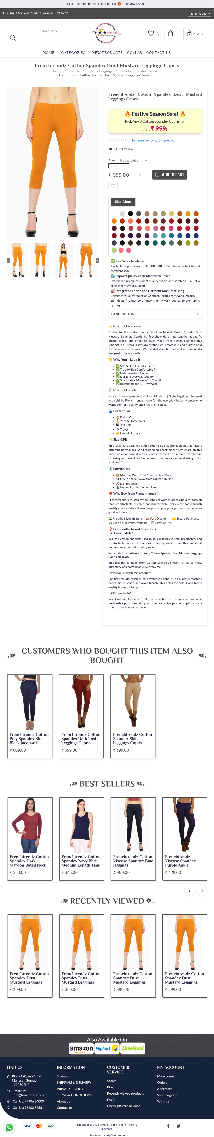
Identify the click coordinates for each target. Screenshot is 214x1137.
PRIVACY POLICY (70, 1089)
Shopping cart (167, 1095)
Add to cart (173, 174)
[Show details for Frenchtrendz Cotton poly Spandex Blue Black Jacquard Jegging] (30, 702)
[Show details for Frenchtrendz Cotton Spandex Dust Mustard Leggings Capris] (30, 942)
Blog (110, 1087)
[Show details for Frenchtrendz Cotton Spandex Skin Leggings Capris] (133, 702)
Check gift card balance (123, 1106)
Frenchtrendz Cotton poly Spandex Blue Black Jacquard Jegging (29, 741)
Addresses (164, 1089)
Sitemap (63, 1076)
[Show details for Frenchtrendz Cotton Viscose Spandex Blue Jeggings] (133, 825)
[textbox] (34, 30)
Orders (162, 1082)
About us (63, 1101)
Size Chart (123, 202)
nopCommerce (115, 1135)
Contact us (158, 53)
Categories (73, 53)
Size (112, 160)
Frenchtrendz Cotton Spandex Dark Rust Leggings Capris (81, 739)
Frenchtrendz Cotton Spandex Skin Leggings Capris (132, 739)
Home (49, 53)
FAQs (111, 1099)
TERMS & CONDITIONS (74, 1095)
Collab (134, 53)
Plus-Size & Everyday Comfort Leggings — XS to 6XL (36, 13)
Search (112, 1081)
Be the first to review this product (153, 140)
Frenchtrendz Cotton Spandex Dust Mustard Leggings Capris (29, 980)
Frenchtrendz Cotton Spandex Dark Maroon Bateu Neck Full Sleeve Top (29, 863)
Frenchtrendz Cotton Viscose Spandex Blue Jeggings (133, 861)
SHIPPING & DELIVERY (74, 1082)
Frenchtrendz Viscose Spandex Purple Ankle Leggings (180, 863)
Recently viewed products (125, 1093)
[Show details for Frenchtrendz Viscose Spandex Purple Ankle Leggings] (185, 825)
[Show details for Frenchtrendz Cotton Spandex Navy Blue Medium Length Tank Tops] (82, 825)
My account (165, 1076)
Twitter (179, 1127)
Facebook (169, 1127)
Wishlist (163, 1101)
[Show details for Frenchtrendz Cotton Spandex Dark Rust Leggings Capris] (81, 702)
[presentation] (189, 891)
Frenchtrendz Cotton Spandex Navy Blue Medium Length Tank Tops (81, 863)
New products (107, 53)
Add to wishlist (113, 185)
